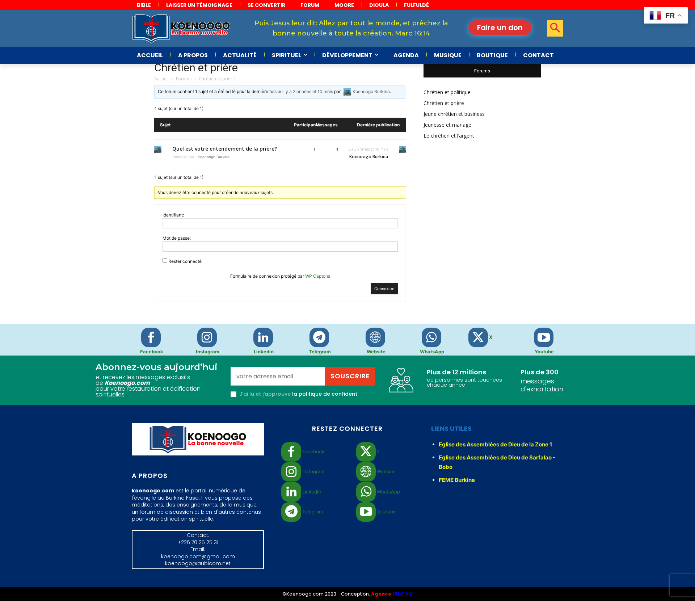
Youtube (544, 351)
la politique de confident (324, 394)
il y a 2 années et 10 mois (307, 91)
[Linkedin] (263, 337)
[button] (555, 28)
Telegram (320, 351)
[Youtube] (543, 337)
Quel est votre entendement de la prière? (224, 148)
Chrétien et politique (447, 92)
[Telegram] (319, 337)
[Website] (375, 337)
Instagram (207, 351)
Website (376, 351)
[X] (478, 337)
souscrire (350, 376)
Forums (183, 79)
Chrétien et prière (196, 67)
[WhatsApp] (431, 337)
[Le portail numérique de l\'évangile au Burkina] (181, 28)
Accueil (161, 79)
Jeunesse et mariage (447, 124)
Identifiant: (173, 215)
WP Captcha (317, 276)
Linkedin (264, 351)
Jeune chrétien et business (454, 113)
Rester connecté (185, 261)
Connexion (384, 288)
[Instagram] (207, 337)
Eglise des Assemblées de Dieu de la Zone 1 (495, 444)
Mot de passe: (177, 238)
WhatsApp (432, 351)
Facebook (151, 351)
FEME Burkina (457, 479)
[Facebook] (151, 337)
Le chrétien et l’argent (449, 135)
